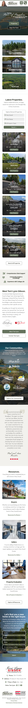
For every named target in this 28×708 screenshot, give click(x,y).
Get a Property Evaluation (14, 595)
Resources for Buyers (14, 515)
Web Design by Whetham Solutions (14, 702)
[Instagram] (19, 685)
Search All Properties (14, 263)
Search (13, 127)
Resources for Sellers (14, 555)
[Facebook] (17, 685)
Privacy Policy (14, 700)
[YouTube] (21, 685)
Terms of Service (15, 652)
